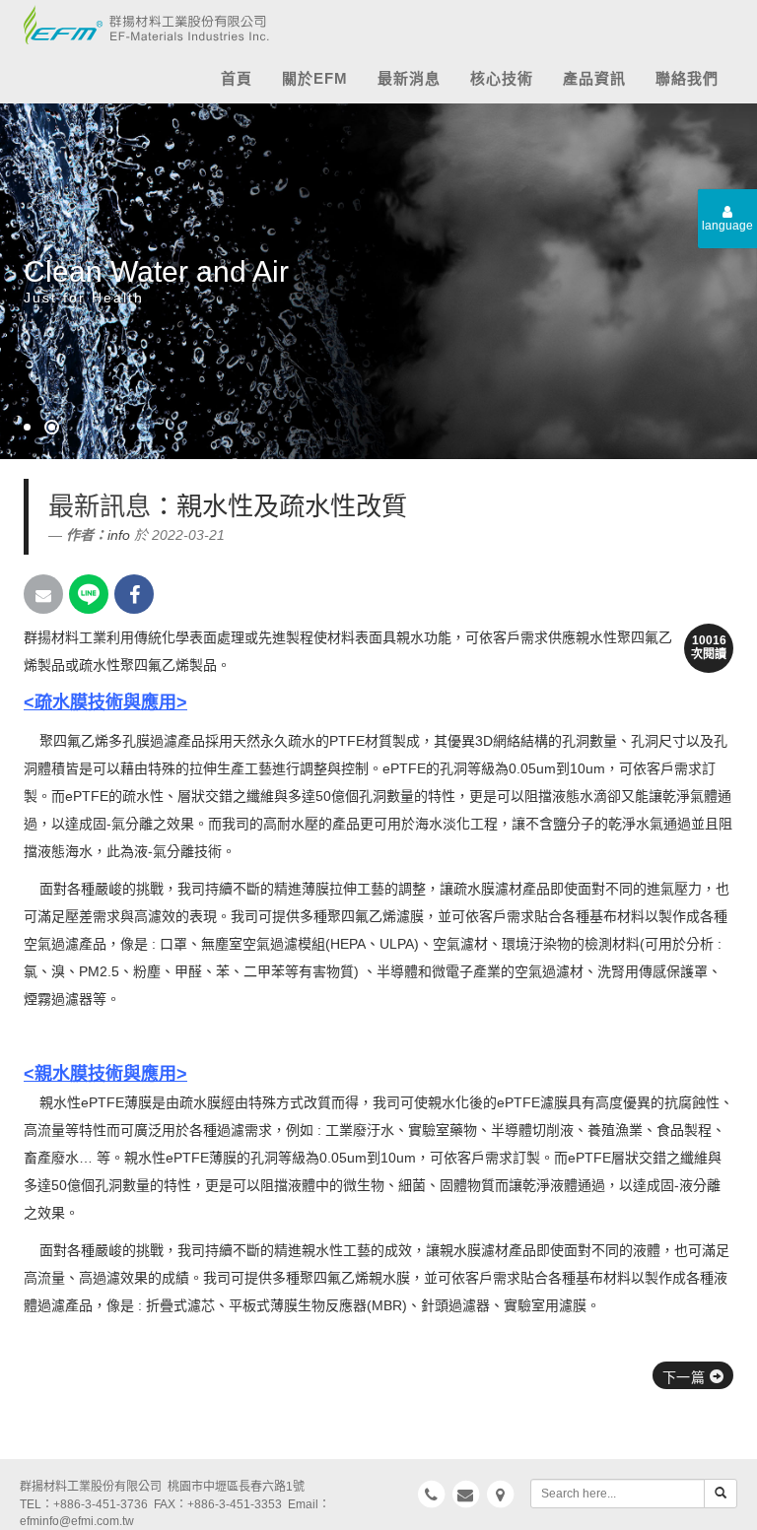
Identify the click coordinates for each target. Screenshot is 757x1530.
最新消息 (409, 78)
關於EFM (315, 78)
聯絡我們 (687, 78)
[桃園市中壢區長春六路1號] (500, 1494)
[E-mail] (466, 1494)
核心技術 (501, 78)
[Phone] (432, 1494)
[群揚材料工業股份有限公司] (139, 20)
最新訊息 (99, 506)
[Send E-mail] (43, 594)
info (118, 535)
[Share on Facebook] (134, 594)
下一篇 (686, 1377)
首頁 (236, 78)
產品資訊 (594, 78)
